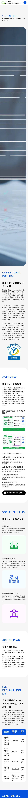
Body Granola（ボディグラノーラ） (15, 777)
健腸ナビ (14, 752)
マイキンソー (15, 761)
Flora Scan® (15, 769)
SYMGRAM (15, 740)
